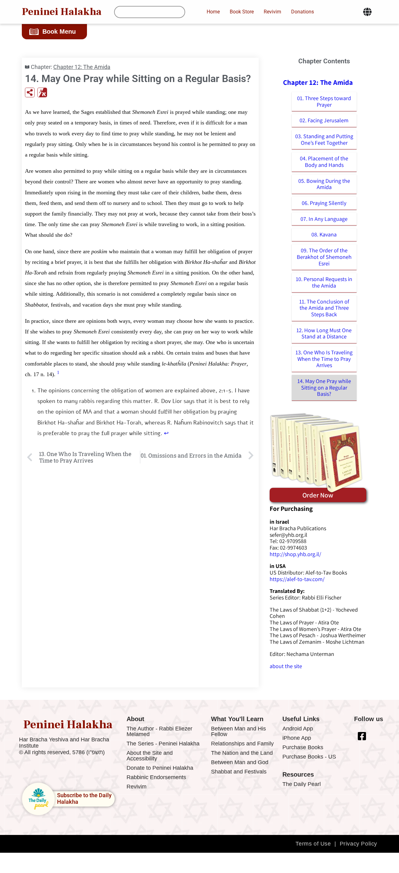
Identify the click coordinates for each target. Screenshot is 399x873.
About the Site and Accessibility (150, 756)
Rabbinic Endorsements (156, 777)
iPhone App (296, 738)
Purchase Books (302, 747)
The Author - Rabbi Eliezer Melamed (159, 731)
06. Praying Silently (324, 202)
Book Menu (59, 31)
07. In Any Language (324, 218)
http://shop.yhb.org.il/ (295, 554)
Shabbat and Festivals (239, 772)
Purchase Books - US (309, 757)
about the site (286, 666)
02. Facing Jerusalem (324, 120)
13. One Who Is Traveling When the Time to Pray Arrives (324, 359)
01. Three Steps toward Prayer (324, 101)
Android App (297, 728)
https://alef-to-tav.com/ (297, 579)
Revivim (137, 786)
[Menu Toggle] (367, 11)
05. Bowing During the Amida (324, 184)
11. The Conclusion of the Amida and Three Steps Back (324, 308)
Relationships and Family (242, 743)
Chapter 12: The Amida (81, 67)
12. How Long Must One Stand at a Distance (324, 333)
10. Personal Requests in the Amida (324, 282)
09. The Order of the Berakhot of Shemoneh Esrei (324, 257)
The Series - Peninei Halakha (163, 743)
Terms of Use (313, 844)
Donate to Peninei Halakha (160, 768)
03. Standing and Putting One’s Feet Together (324, 139)
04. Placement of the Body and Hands (324, 161)
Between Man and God (239, 762)
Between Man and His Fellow (238, 731)
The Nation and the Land (242, 753)
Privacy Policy (358, 844)
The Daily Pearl (301, 784)
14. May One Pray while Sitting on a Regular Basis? (324, 387)
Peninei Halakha (62, 11)
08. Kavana (324, 234)
